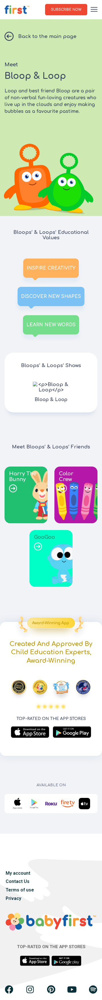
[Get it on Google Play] (72, 732)
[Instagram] (30, 989)
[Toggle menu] (94, 10)
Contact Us (17, 881)
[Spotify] (93, 989)
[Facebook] (9, 989)
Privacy (13, 898)
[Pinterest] (51, 989)
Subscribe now (66, 10)
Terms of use (20, 890)
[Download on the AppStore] (30, 732)
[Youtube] (72, 989)
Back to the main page (47, 36)
